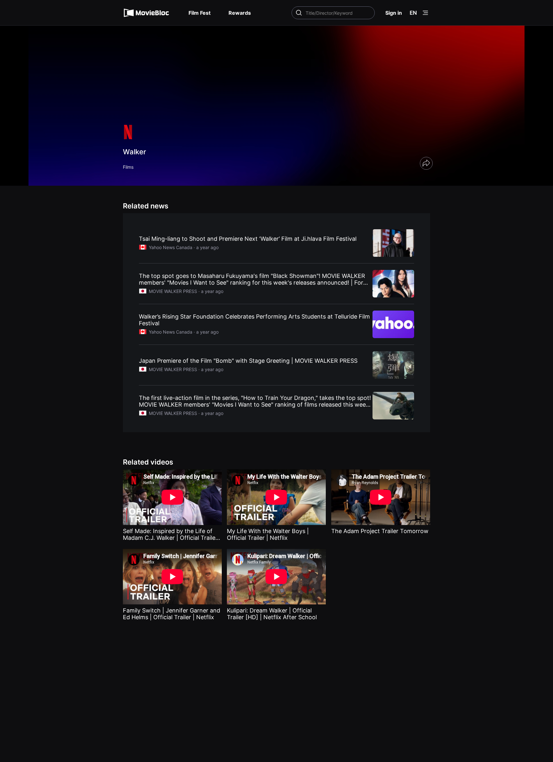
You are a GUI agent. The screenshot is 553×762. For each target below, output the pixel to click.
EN (413, 13)
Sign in (393, 13)
